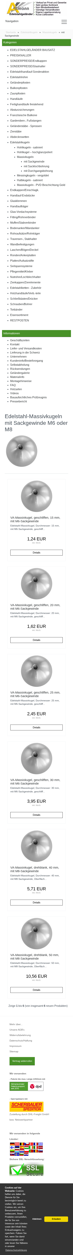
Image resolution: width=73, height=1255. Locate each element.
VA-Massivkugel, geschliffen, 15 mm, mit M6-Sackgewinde (35, 519)
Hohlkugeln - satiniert (30, 147)
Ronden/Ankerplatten (23, 255)
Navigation (12, 21)
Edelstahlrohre (19, 77)
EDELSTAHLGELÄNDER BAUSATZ (32, 50)
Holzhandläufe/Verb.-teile (25, 293)
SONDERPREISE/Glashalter (27, 66)
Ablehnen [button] (36, 1219)
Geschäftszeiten (20, 340)
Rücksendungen (20, 368)
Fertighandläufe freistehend (26, 104)
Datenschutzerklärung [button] (16, 1250)
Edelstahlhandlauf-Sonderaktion (29, 71)
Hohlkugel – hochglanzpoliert (34, 152)
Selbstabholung (19, 364)
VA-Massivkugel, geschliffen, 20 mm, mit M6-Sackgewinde (35, 606)
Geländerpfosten (20, 82)
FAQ (13, 385)
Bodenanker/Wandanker (24, 228)
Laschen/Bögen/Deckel (24, 249)
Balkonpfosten (19, 88)
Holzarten (16, 389)
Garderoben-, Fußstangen (25, 120)
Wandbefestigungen (22, 244)
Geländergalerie (20, 372)
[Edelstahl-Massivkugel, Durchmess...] (36, 496)
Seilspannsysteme (21, 266)
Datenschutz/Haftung (21, 1040)
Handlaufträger (19, 206)
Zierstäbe (16, 131)
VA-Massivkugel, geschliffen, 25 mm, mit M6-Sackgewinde (35, 694)
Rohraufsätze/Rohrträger (25, 233)
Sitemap (14, 1051)
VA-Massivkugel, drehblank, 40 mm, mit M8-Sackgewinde (34, 869)
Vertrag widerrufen (22, 1061)
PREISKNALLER (20, 55)
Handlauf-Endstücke (22, 195)
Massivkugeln (25, 157)
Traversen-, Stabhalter (23, 239)
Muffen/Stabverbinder (23, 222)
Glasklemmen (18, 200)
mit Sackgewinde (34, 161)
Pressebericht (18, 401)
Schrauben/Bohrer (21, 304)
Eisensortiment (19, 315)
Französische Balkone (23, 115)
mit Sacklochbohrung (36, 166)
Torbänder (16, 309)
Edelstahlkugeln (20, 142)
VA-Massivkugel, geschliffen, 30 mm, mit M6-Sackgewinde (35, 781)
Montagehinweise (21, 381)
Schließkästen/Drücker (24, 298)
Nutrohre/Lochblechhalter (25, 277)
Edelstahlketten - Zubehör (25, 287)
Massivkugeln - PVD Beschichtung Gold (41, 185)
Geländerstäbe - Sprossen (26, 126)
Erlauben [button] (56, 1219)
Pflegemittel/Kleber (21, 271)
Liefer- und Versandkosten (26, 348)
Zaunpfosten (17, 93)
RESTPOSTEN (19, 320)
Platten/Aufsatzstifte (22, 260)
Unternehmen (18, 356)
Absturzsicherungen (22, 109)
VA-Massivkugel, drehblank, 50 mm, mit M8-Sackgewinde (34, 956)
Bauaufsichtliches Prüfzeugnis (28, 397)
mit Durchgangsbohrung (38, 170)
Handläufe (16, 98)
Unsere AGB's (17, 1030)
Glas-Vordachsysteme (23, 211)
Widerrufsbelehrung (20, 1035)
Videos (14, 393)
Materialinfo (17, 377)
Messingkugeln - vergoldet (33, 175)
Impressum (16, 1046)
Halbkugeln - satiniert (30, 180)
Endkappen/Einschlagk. (24, 190)
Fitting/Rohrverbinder (23, 217)
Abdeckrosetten (19, 136)
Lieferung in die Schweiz (25, 352)
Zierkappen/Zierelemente (25, 282)
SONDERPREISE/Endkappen (28, 60)
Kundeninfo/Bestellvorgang (26, 360)
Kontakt (14, 344)
